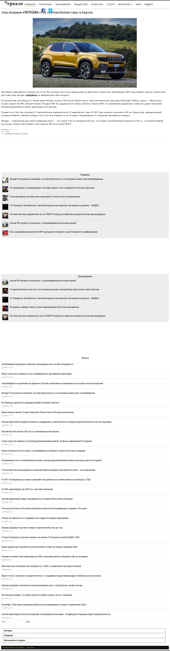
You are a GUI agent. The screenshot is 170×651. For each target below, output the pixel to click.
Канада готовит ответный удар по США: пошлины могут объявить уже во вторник (45, 556)
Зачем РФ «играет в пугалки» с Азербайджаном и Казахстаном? (43, 223)
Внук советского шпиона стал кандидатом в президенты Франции (36, 373)
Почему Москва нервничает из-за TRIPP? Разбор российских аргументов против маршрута (57, 214)
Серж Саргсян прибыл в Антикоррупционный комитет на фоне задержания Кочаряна (47, 441)
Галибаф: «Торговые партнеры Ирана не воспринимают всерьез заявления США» (44, 604)
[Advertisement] (70, 154)
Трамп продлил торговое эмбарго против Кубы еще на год (32, 527)
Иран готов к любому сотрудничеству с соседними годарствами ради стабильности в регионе (51, 575)
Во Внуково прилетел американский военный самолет (30, 402)
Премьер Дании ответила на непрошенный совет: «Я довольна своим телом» (42, 585)
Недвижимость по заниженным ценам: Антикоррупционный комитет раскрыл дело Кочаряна (52, 460)
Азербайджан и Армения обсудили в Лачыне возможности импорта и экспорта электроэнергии (52, 383)
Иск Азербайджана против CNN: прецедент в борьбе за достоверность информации (53, 231)
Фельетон (31, 11)
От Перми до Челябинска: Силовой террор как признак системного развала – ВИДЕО (54, 205)
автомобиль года (18, 133)
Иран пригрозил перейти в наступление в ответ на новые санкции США (39, 546)
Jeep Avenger (8, 133)
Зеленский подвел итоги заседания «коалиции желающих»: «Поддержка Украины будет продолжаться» (56, 614)
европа (26, 133)
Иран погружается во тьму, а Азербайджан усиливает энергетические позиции (43, 450)
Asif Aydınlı (4, 129)
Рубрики (8, 635)
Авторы (8, 630)
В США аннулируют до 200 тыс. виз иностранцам (27, 489)
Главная (29, 4)
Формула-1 (125, 4)
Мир (138, 4)
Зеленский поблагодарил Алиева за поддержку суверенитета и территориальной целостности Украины (56, 421)
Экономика (63, 4)
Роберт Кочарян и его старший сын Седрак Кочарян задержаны (35, 518)
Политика (45, 4)
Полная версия (30, 647)
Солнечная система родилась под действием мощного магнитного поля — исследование (48, 469)
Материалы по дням (14, 640)
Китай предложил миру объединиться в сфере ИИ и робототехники (37, 498)
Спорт (111, 4)
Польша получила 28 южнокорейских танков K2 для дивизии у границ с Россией (44, 508)
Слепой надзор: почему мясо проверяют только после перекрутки (45, 196)
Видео (149, 4)
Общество (81, 4)
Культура (97, 4)
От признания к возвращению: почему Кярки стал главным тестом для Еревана (52, 187)
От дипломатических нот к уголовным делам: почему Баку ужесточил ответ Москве (54, 289)
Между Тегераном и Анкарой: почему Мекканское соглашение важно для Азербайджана (56, 179)
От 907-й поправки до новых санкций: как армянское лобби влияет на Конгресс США (46, 479)
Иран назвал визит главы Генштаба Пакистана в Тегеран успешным (38, 412)
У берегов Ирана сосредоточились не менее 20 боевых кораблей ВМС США (41, 537)
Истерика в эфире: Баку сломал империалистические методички (44, 307)
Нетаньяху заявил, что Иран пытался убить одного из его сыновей (37, 595)
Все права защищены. (18, 647)
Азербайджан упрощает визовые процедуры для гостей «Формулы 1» (38, 364)
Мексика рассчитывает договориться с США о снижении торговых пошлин (41, 566)
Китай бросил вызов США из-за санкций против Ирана (30, 431)
